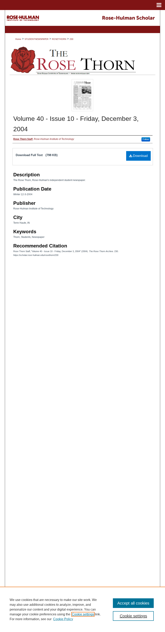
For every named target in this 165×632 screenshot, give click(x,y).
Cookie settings (83, 614)
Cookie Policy (63, 619)
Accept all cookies (133, 603)
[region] (82, 609)
